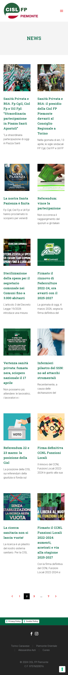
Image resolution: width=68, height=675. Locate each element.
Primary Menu (62, 10)
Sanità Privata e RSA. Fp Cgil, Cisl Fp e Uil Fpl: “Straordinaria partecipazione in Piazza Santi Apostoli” (16, 113)
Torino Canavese (20, 646)
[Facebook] (31, 634)
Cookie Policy (32, 621)
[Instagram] (36, 634)
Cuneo (46, 650)
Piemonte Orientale (46, 646)
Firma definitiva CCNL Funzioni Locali (50, 453)
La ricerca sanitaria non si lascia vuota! (15, 533)
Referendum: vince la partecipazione (49, 203)
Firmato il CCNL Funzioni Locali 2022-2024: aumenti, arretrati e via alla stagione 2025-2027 (49, 542)
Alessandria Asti (27, 650)
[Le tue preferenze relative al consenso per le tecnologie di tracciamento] (62, 669)
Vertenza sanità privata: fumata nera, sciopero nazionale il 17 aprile (15, 373)
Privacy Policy (14, 621)
